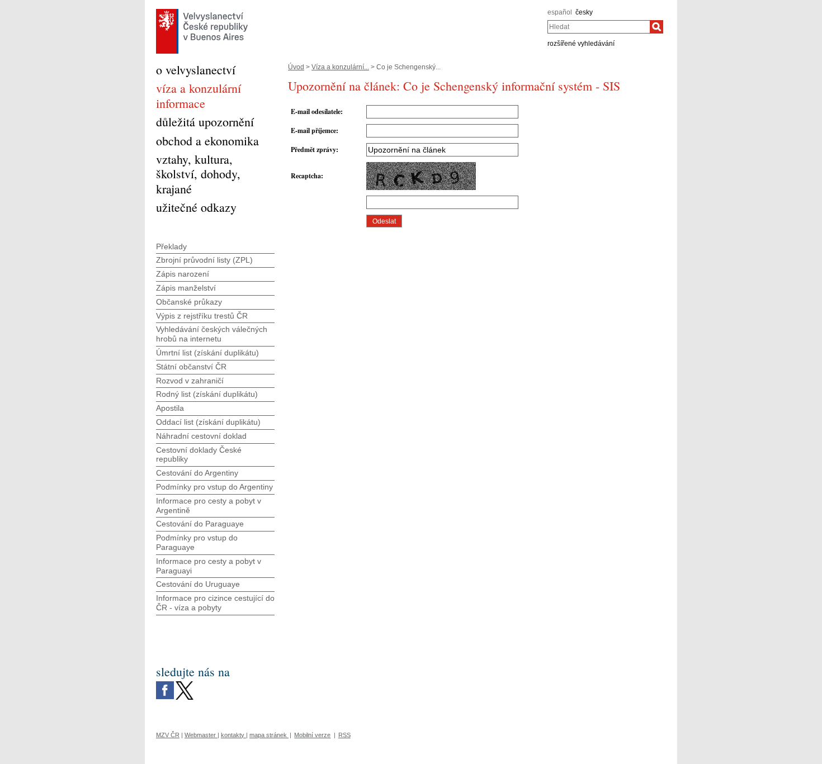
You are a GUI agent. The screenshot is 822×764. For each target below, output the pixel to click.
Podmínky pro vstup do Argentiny (214, 486)
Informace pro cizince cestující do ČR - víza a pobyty (215, 603)
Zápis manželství (186, 287)
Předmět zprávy (313, 149)
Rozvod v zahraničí (190, 380)
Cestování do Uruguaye (198, 584)
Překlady (171, 246)
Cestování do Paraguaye (200, 523)
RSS (344, 735)
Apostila (170, 408)
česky (584, 12)
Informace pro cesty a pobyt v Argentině (208, 505)
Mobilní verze (312, 735)
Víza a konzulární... (340, 67)
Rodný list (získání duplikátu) (207, 394)
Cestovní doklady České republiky (199, 454)
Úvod (296, 67)
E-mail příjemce (313, 130)
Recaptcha (306, 176)
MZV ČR (167, 735)
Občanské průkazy (189, 301)
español (559, 12)
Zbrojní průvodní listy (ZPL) (204, 259)
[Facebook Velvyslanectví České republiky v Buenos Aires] (165, 684)
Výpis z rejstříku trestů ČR (202, 315)
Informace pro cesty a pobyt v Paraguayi (208, 566)
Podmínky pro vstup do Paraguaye (197, 542)
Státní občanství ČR (191, 366)
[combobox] (598, 27)
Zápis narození (182, 273)
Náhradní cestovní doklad (201, 435)
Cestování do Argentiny (197, 472)
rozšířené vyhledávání (581, 43)
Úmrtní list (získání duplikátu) (207, 352)
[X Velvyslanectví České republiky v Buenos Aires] (184, 684)
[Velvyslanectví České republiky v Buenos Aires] (202, 12)
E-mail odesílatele (316, 111)
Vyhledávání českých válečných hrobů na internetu (211, 334)
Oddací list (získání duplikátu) (208, 421)
